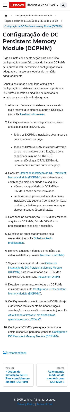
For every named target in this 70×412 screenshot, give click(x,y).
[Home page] (6, 15)
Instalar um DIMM (48, 276)
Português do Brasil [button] (44, 5)
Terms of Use (44, 404)
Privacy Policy (26, 404)
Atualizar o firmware (32, 114)
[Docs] (16, 5)
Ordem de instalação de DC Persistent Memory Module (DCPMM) (35, 268)
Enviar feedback (16, 352)
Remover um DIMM (52, 255)
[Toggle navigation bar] (5, 5)
